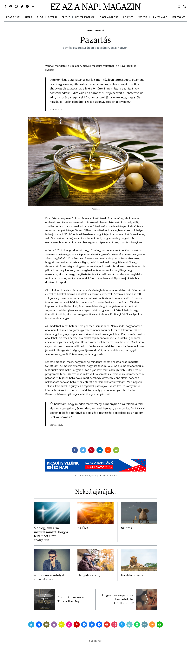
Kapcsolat (178, 17)
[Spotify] (137, 624)
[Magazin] (46, 624)
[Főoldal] (31, 624)
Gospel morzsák (85, 17)
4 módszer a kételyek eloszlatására (49, 577)
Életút (66, 17)
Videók (143, 17)
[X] (122, 624)
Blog (40, 17)
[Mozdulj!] (76, 624)
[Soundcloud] (152, 624)
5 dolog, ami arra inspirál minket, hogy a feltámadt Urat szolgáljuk (51, 534)
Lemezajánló (159, 17)
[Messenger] (99, 624)
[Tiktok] (129, 624)
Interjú (52, 17)
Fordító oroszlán (133, 575)
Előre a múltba (109, 17)
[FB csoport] (92, 624)
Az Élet (82, 528)
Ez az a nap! (13, 17)
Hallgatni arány (88, 575)
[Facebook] (84, 624)
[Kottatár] (69, 624)
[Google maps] (39, 624)
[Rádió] (61, 624)
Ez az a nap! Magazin (95, 6)
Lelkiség (128, 17)
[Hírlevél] (159, 624)
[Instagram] (114, 624)
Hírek (28, 17)
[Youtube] (107, 624)
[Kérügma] (54, 624)
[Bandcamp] (144, 624)
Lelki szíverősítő (95, 30)
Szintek (126, 528)
